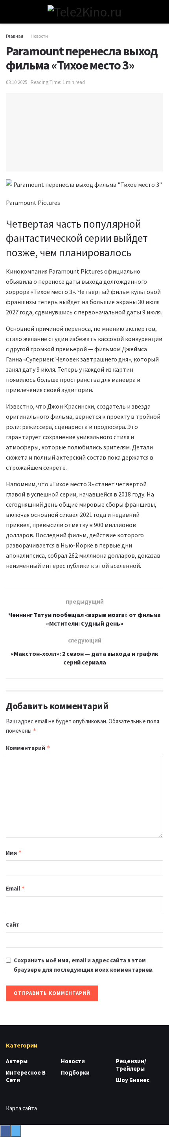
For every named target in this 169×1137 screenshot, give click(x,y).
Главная (14, 36)
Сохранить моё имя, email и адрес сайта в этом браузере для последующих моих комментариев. (84, 964)
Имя (14, 852)
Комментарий (28, 748)
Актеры (17, 1061)
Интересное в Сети (26, 1076)
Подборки (75, 1072)
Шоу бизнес (132, 1080)
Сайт (13, 924)
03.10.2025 (16, 82)
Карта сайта (21, 1108)
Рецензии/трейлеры (131, 1064)
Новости (39, 36)
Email (15, 888)
